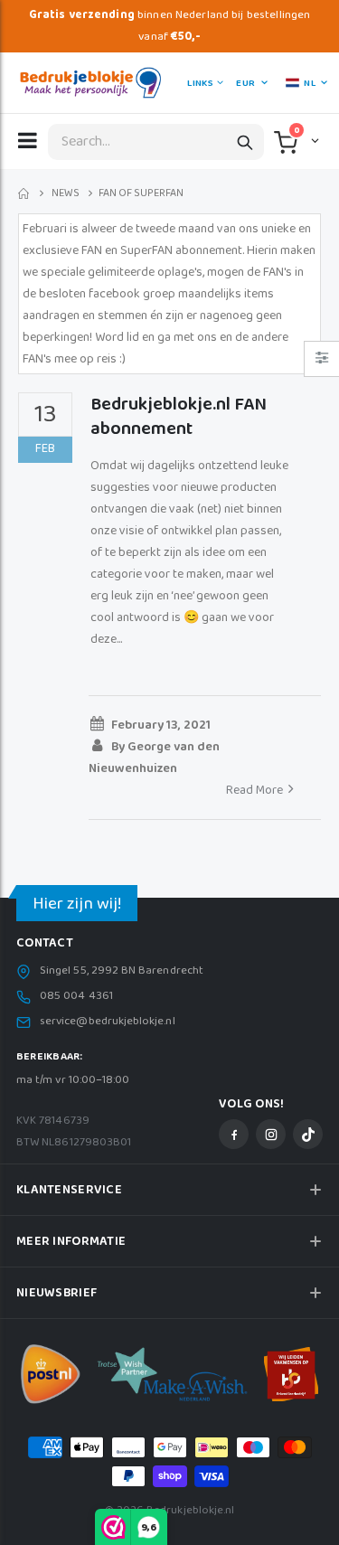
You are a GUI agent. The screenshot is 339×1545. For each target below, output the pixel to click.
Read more (254, 790)
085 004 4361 (76, 996)
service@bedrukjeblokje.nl (107, 1021)
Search (245, 142)
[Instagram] (271, 1134)
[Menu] (27, 140)
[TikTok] (308, 1134)
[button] (313, 140)
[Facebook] (234, 1134)
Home (25, 194)
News (66, 194)
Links (199, 83)
